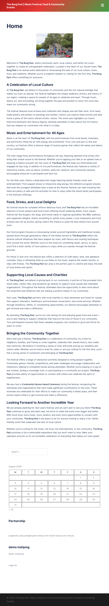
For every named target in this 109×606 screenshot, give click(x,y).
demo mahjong (16, 553)
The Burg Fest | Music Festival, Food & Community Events (35, 6)
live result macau (53, 535)
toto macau (68, 535)
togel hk (13, 565)
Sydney (10, 601)
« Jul (11, 509)
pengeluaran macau (34, 535)
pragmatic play (16, 535)
